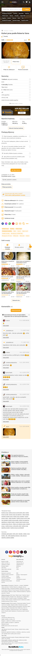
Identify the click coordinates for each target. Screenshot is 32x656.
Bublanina (14, 611)
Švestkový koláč (21, 611)
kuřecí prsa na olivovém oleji (17, 512)
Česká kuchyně (16, 599)
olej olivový (23, 535)
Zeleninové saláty (25, 599)
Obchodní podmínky (6, 577)
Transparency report (21, 579)
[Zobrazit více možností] (27, 224)
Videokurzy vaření (5, 564)
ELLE (17, 567)
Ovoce (15, 601)
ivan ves (3, 266)
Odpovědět (6, 325)
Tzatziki (8, 593)
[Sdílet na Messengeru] (6, 223)
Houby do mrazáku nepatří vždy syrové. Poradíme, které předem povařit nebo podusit (20, 495)
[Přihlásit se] (30, 2)
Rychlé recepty (16, 20)
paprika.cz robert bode (8, 522)
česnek (20, 533)
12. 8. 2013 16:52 (24, 362)
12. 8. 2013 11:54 (24, 384)
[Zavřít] (29, 314)
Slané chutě (25, 231)
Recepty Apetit (4, 566)
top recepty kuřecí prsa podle (9, 520)
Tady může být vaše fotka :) (6, 61)
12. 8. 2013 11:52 (24, 406)
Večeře (19, 231)
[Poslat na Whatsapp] (9, 223)
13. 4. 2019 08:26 (24, 320)
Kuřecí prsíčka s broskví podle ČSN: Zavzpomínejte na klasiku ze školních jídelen (20, 489)
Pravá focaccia (15, 590)
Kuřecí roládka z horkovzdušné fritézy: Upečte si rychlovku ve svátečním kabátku (19, 463)
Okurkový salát (26, 606)
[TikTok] (25, 552)
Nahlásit (18, 577)
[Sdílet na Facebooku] (2, 223)
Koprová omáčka (5, 607)
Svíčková (10, 590)
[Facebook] (6, 552)
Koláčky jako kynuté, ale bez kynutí (9, 625)
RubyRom (18, 281)
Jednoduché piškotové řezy (7, 617)
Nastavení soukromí (6, 573)
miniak (17, 266)
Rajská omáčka (14, 604)
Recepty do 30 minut (7, 235)
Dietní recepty (9, 599)
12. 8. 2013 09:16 (24, 426)
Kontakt (18, 580)
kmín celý (15, 533)
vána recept (25, 514)
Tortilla (11, 587)
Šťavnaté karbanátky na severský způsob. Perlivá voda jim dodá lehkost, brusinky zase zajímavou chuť (20, 502)
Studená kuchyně (5, 601)
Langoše (8, 609)
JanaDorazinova (5, 280)
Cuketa (9, 18)
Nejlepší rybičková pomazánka (15, 606)
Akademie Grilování (7, 13)
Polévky (27, 13)
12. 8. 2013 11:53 (24, 394)
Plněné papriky (13, 603)
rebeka (8, 352)
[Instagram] (14, 552)
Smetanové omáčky (7, 231)
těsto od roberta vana (19, 524)
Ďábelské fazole (5, 624)
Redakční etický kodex (6, 580)
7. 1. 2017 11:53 (25, 330)
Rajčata (14, 18)
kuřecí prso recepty (18, 516)
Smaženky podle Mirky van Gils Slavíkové (7, 292)
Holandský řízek (13, 607)
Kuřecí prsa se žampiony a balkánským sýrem (23, 262)
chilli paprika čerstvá (13, 535)
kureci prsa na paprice (15, 514)
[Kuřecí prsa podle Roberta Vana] (9, 431)
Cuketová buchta (15, 609)
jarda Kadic (9, 372)
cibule (24, 533)
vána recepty (12, 518)
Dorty (11, 601)
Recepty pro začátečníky (17, 233)
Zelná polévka (4, 591)
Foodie (17, 576)
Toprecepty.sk (19, 561)
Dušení (27, 235)
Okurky (11, 15)
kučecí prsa (4, 512)
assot (25, 40)
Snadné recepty (6, 233)
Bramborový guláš (23, 604)
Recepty (6, 30)
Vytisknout (16, 223)
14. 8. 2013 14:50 (24, 352)
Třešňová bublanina (21, 591)
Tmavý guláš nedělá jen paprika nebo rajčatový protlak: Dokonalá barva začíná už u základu (14, 640)
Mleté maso (18, 595)
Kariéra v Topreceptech (21, 574)
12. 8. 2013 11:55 (24, 372)
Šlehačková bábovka (24, 590)
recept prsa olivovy (6, 524)
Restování (22, 235)
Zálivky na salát (12, 591)
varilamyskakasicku (11, 362)
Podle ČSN (22, 15)
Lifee (17, 569)
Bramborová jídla (5, 596)
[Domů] (2, 30)
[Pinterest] (10, 552)
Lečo (20, 609)
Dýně (19, 18)
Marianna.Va (19, 296)
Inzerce (3, 582)
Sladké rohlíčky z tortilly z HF (8, 619)
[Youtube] (17, 552)
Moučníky (21, 13)
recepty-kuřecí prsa (7, 516)
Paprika (4, 18)
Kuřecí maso (5, 15)
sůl (6, 535)
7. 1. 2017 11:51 (25, 342)
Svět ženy (3, 567)
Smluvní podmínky (5, 579)
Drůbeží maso (5, 228)
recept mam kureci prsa (22, 522)
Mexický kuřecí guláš (7, 276)
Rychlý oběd (8, 611)
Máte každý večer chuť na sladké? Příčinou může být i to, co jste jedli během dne (20, 482)
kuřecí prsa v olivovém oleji (13, 526)
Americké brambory (14, 588)
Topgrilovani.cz (19, 564)
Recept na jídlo (4, 561)
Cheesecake (4, 606)
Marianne (18, 566)
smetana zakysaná (6, 533)
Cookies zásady (5, 576)
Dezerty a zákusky (18, 587)
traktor (8, 320)
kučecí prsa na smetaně (17, 528)
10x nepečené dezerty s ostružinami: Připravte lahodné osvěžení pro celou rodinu (19, 457)
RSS (17, 573)
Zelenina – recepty (18, 585)
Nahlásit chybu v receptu (17, 103)
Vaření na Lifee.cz (5, 563)
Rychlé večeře (25, 20)
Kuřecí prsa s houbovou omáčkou (7, 262)
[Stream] (21, 552)
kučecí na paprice (24, 520)
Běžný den (15, 235)
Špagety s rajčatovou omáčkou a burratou (11, 620)
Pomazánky (10, 585)
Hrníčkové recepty (6, 20)
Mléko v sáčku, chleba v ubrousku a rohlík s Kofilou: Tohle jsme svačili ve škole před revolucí (20, 476)
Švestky (17, 15)
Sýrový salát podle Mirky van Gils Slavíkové (23, 292)
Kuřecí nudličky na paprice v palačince (10, 622)
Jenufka (3, 296)
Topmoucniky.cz (20, 563)
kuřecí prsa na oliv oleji (23, 518)
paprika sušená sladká (7, 537)
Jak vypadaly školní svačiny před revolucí (10, 633)
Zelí (23, 18)
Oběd (14, 231)
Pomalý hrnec (13, 596)
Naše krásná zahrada (6, 569)
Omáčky (15, 13)
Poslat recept (20, 223)
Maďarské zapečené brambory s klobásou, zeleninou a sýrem (15, 632)
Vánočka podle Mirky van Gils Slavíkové (23, 277)
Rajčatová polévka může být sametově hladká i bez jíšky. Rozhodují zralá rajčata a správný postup (20, 470)
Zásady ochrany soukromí (7, 574)
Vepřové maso (25, 595)
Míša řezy (20, 607)
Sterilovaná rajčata (21, 603)
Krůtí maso (12, 595)
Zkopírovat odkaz (23, 223)
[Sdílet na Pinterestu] (13, 223)
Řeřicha (22, 588)
